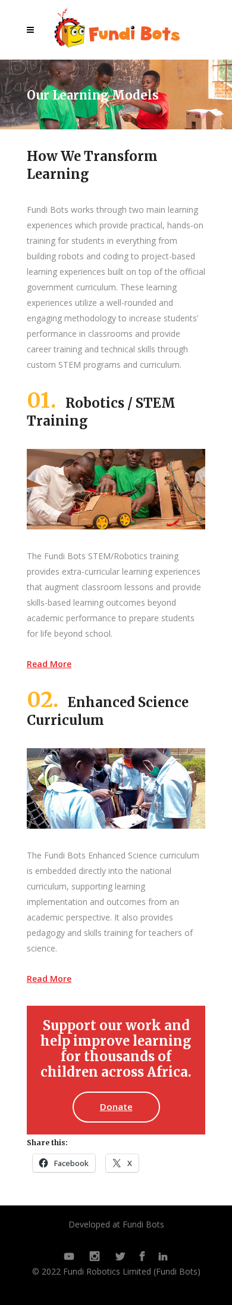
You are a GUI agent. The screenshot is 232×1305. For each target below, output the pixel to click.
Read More (49, 663)
